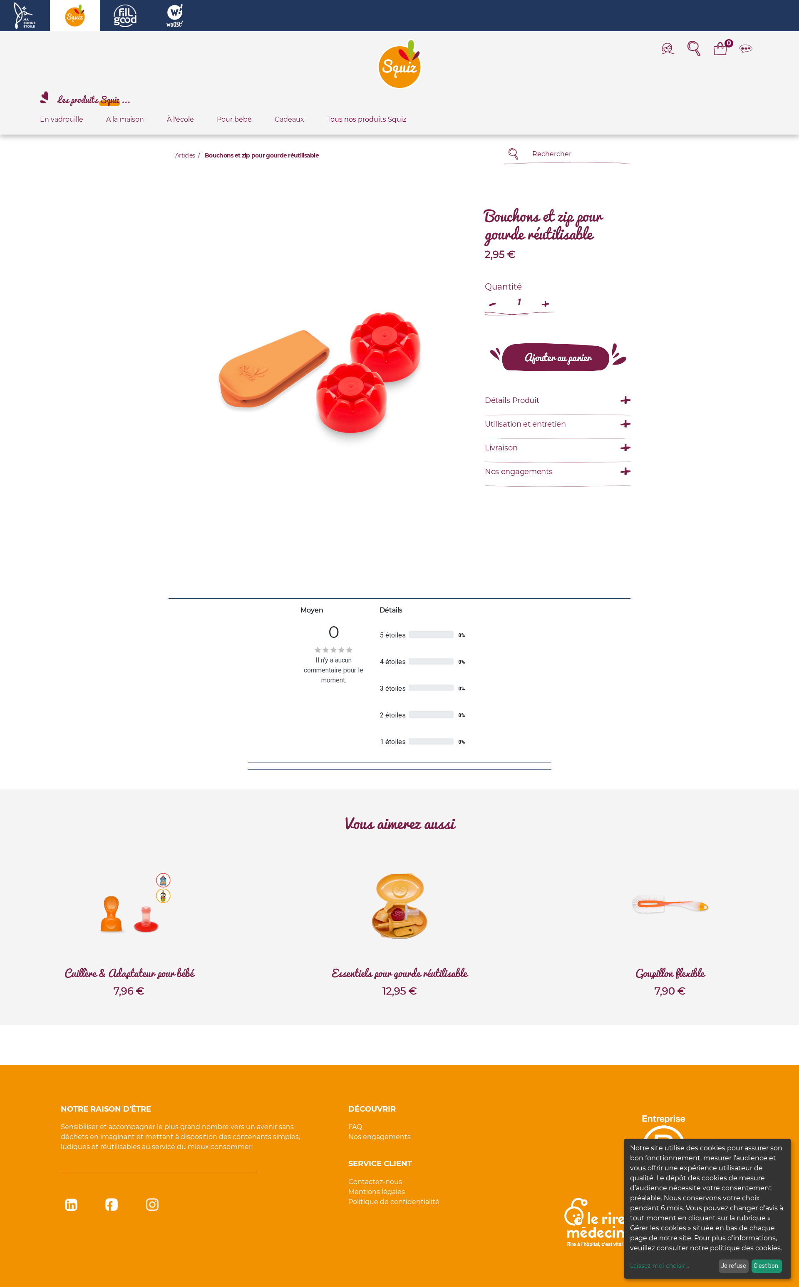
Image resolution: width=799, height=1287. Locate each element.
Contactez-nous (375, 1182)
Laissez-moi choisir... (659, 1266)
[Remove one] (493, 300)
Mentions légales (376, 1192)
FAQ (355, 1127)
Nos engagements (379, 1137)
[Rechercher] (513, 154)
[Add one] (545, 300)
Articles (185, 155)
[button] (558, 357)
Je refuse (733, 1265)
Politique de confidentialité (393, 1202)
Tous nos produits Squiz (366, 119)
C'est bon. (766, 1265)
